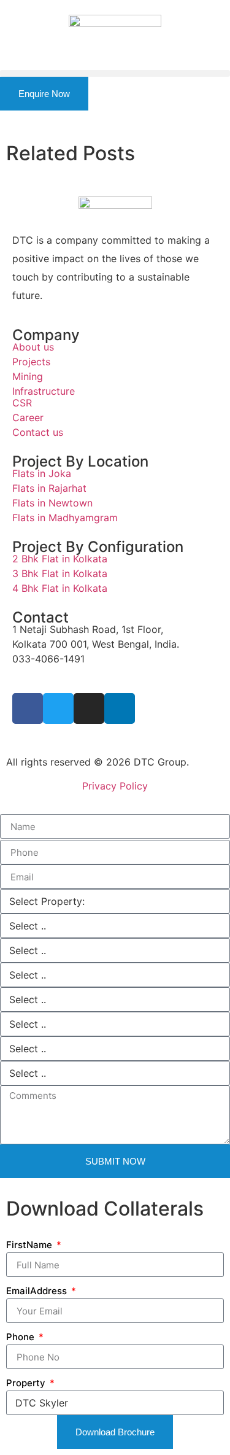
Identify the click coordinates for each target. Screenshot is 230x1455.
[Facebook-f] (27, 708)
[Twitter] (58, 708)
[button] (115, 73)
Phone (21, 1336)
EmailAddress (37, 1290)
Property (27, 1382)
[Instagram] (89, 708)
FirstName (30, 1244)
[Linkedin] (119, 708)
